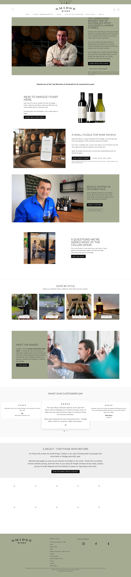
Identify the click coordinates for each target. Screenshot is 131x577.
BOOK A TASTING (94, 204)
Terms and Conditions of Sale (58, 542)
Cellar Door (90, 14)
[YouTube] (66, 3)
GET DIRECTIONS (94, 210)
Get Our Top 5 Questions (65, 1)
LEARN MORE (22, 365)
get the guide (78, 256)
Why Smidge (53, 565)
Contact (52, 553)
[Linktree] (69, 3)
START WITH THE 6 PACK (99, 63)
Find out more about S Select (65, 471)
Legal (51, 544)
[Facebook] (64, 3)
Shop (28, 14)
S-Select (52, 563)
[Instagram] (62, 3)
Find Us (101, 14)
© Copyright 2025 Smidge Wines (65, 571)
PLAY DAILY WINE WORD (98, 68)
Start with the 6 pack (34, 117)
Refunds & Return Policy (56, 558)
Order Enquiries (54, 556)
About (59, 14)
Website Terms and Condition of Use (60, 551)
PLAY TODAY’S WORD (81, 158)
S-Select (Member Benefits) (43, 14)
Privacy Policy (53, 546)
